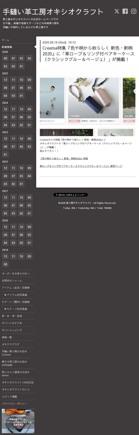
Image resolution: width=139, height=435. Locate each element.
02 (13, 66)
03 (5, 66)
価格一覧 (7, 337)
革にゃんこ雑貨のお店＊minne (16, 373)
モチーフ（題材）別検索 (16, 302)
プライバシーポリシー (14, 403)
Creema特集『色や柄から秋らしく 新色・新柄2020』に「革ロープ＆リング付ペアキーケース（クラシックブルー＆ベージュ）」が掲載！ (88, 53)
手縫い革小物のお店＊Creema (14, 352)
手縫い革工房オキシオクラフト (53, 11)
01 (21, 66)
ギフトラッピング (12, 330)
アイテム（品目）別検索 (16, 287)
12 (5, 80)
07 (13, 58)
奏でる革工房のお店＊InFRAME (14, 363)
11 (13, 80)
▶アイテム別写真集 (14, 295)
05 (21, 58)
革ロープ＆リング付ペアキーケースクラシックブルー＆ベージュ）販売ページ (81, 166)
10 (21, 80)
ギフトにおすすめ (12, 323)
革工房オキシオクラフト (79, 203)
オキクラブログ (11, 344)
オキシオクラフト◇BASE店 (18, 382)
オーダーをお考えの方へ (16, 273)
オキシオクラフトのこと (16, 389)
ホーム (5, 40)
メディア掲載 (9, 396)
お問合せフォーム (12, 280)
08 (5, 58)
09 (29, 80)
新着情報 (7, 47)
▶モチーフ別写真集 (14, 309)
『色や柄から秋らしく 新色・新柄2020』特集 (64, 158)
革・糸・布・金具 (12, 316)
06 (21, 88)
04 (29, 58)
